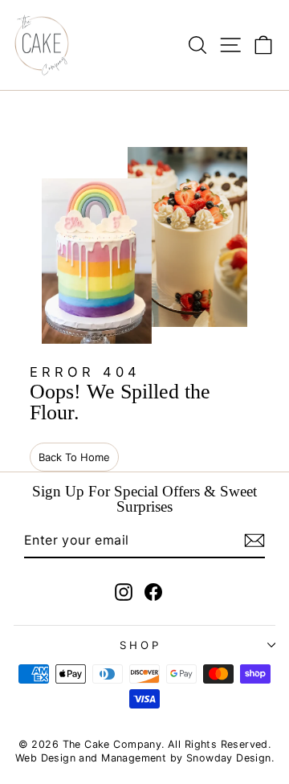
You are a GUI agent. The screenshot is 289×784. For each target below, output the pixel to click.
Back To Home (74, 457)
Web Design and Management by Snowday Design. (144, 758)
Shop (140, 645)
